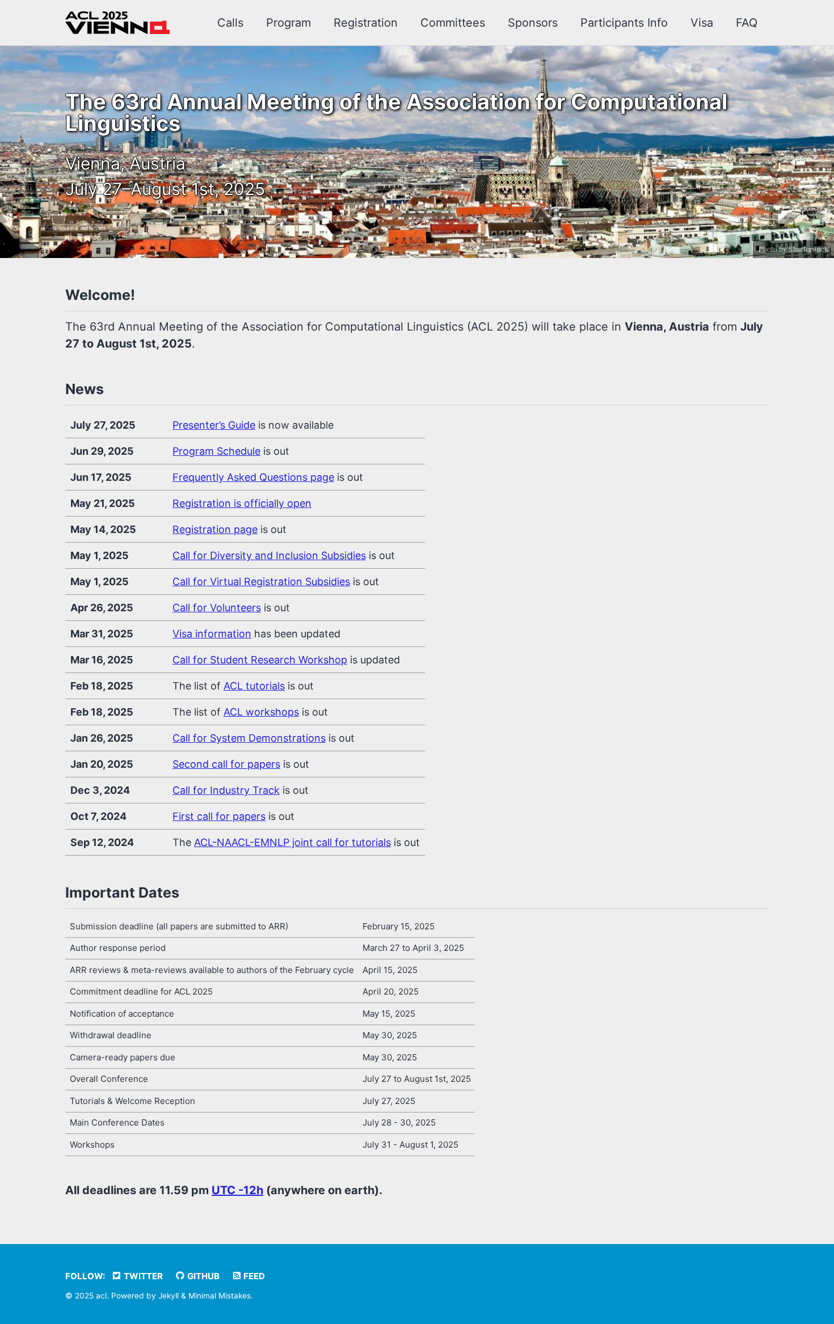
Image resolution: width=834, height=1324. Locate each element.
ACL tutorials (254, 686)
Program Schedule (216, 451)
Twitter (142, 1276)
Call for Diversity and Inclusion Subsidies (269, 555)
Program (288, 22)
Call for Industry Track (226, 790)
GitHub (203, 1276)
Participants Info (624, 22)
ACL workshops (261, 712)
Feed (253, 1276)
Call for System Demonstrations (249, 738)
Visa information (211, 634)
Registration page (215, 529)
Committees (452, 22)
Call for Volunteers (216, 608)
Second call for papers (226, 764)
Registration (366, 22)
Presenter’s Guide (213, 425)
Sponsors (533, 22)
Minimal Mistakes (219, 1295)
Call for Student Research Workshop (259, 660)
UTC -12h (237, 1190)
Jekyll (168, 1295)
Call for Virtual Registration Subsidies (261, 581)
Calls (230, 22)
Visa (701, 22)
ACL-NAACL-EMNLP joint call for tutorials (292, 842)
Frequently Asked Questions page (253, 477)
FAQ (746, 22)
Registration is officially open (241, 503)
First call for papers (219, 816)
